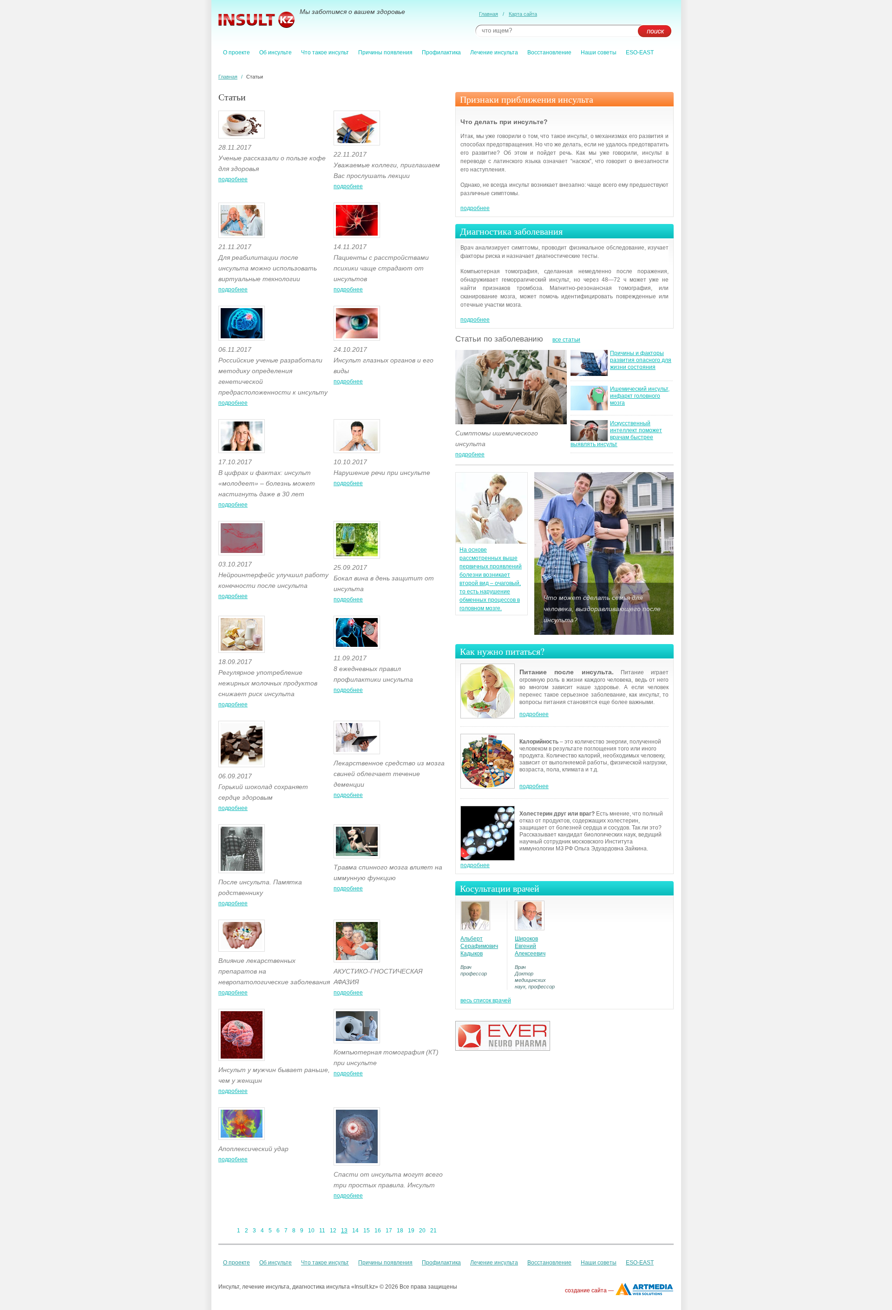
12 (333, 1230)
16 (377, 1230)
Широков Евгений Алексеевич (530, 946)
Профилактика (441, 52)
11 (322, 1230)
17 (389, 1230)
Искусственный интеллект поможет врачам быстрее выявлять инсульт (616, 434)
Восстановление (549, 52)
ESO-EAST (640, 52)
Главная (488, 14)
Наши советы (599, 52)
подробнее (233, 179)
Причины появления (385, 52)
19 (411, 1230)
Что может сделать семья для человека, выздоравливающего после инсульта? (602, 609)
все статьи (566, 339)
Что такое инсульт (325, 52)
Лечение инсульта (494, 52)
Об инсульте (275, 52)
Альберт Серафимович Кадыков (479, 946)
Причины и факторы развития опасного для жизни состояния (640, 360)
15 (366, 1230)
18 (400, 1230)
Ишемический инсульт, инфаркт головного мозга (639, 396)
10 (311, 1230)
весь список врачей (485, 1000)
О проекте (236, 52)
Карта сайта (523, 14)
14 (355, 1230)
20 (422, 1230)
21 (433, 1230)
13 (344, 1230)
